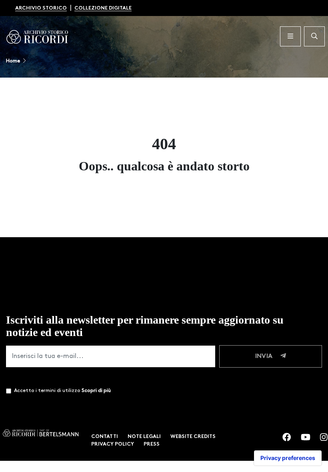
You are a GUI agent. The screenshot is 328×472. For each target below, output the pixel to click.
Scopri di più (96, 390)
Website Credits (193, 436)
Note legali (144, 436)
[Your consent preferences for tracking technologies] (288, 458)
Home (13, 61)
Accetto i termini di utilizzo (62, 390)
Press (152, 444)
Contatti (104, 436)
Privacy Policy (112, 444)
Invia (264, 356)
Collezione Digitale (103, 8)
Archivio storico (41, 8)
